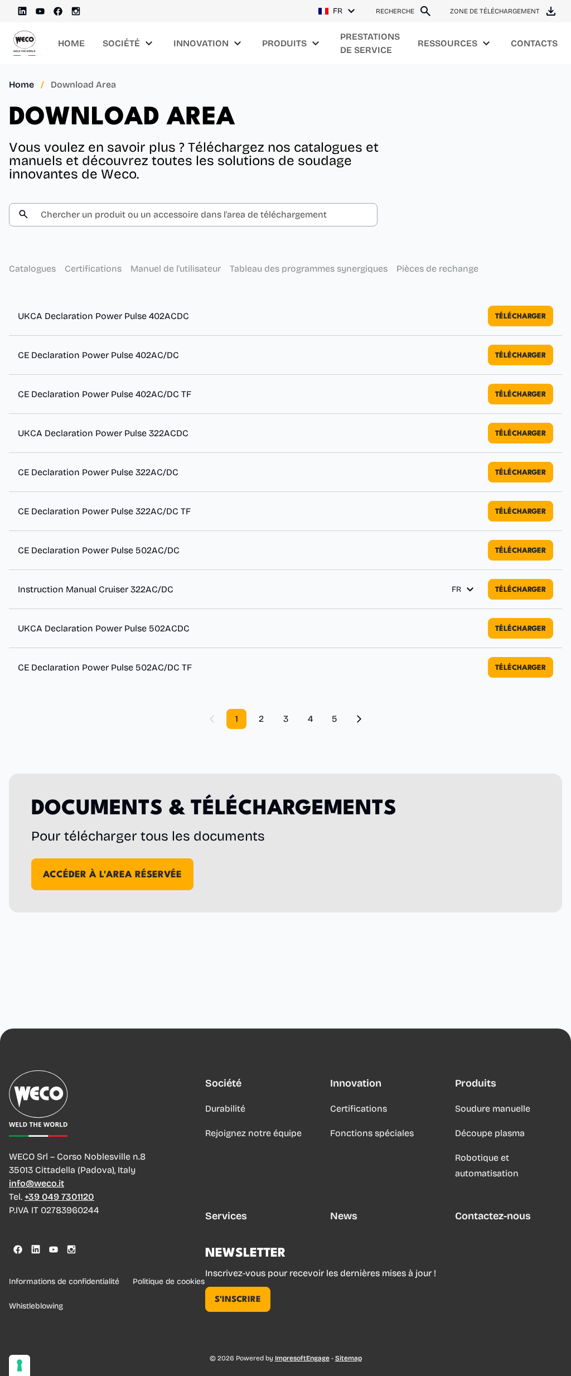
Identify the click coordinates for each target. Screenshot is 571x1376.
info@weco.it (36, 1183)
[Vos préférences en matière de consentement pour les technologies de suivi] (19, 1365)
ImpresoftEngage (302, 1358)
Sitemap (348, 1358)
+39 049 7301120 (59, 1196)
